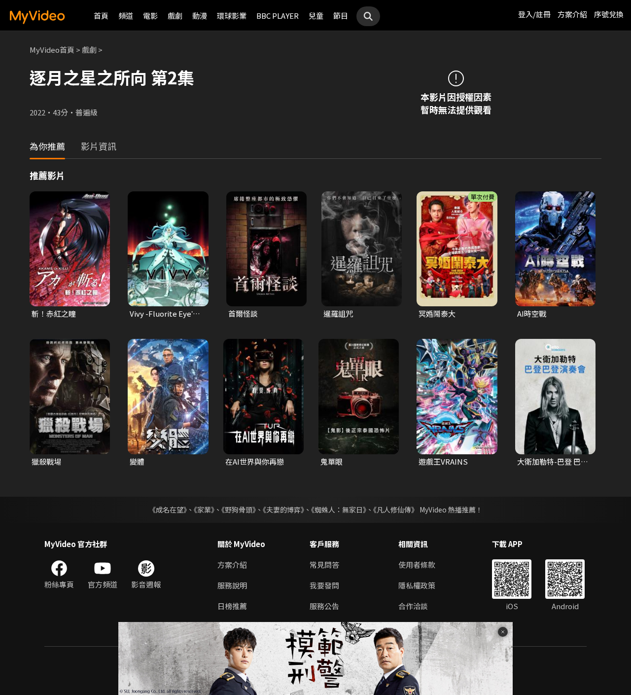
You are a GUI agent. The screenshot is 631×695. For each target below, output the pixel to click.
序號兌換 (609, 14)
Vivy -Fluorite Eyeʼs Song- (163, 313)
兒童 (316, 15)
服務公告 (324, 606)
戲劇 (175, 15)
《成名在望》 (168, 509)
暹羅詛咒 (338, 313)
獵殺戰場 (46, 461)
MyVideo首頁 (52, 49)
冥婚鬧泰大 (437, 313)
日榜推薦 (232, 606)
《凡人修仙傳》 (395, 509)
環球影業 (231, 15)
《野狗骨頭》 (238, 509)
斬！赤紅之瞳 (54, 313)
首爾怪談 (243, 313)
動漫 (199, 15)
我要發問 (324, 585)
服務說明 (232, 585)
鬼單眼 (331, 461)
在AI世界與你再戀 (254, 461)
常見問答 (324, 564)
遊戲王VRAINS (443, 461)
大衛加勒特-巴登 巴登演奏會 (552, 461)
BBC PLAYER (277, 15)
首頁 (101, 15)
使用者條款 (416, 564)
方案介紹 (572, 14)
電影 (150, 15)
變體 (137, 461)
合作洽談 (413, 606)
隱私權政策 (416, 585)
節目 (340, 15)
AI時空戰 (531, 313)
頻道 (125, 15)
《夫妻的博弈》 (283, 509)
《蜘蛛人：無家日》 (338, 509)
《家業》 (204, 509)
